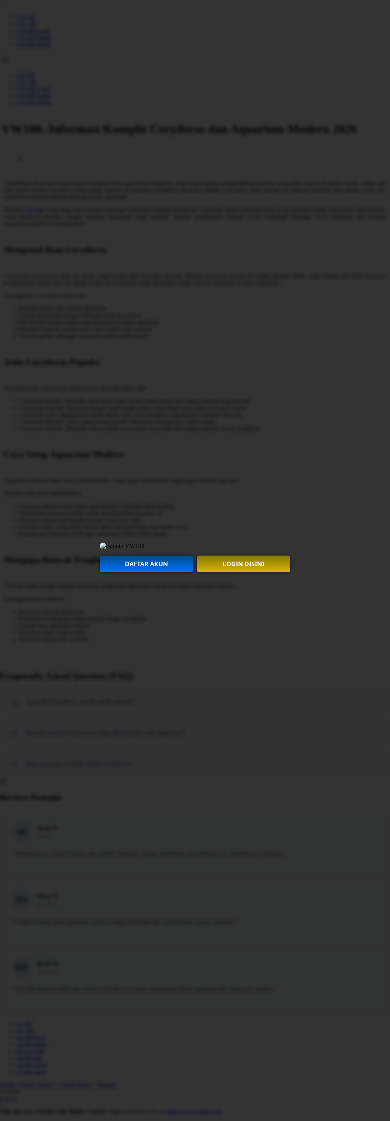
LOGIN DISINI (243, 564)
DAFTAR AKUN (146, 564)
